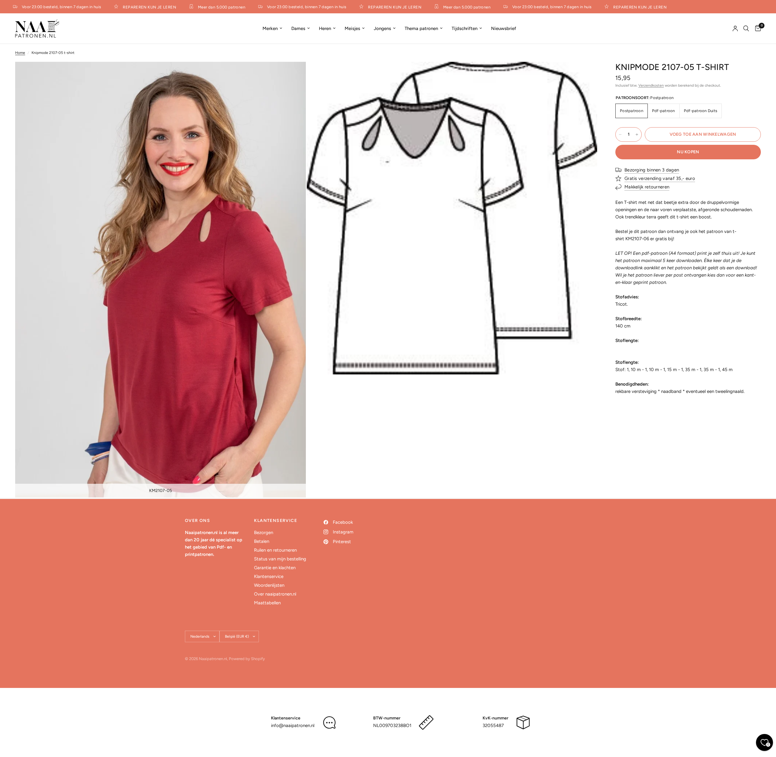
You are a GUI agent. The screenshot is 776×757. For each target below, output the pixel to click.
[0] (756, 28)
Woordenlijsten (269, 585)
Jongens (382, 28)
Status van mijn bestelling (280, 559)
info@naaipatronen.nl (292, 725)
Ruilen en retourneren (275, 550)
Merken (270, 28)
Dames (298, 28)
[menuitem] (272, 28)
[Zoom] (293, 74)
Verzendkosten (651, 85)
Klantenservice (268, 576)
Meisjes (352, 28)
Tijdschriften (464, 28)
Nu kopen (688, 151)
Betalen (261, 541)
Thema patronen (421, 28)
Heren (325, 28)
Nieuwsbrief (503, 28)
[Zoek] (746, 28)
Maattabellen (267, 603)
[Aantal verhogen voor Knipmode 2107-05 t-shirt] (636, 134)
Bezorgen (263, 532)
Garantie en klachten (275, 567)
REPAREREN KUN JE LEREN (140, 7)
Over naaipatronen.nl (275, 594)
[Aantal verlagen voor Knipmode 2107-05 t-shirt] (620, 134)
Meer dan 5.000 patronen (212, 7)
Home (20, 53)
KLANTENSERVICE (275, 521)
